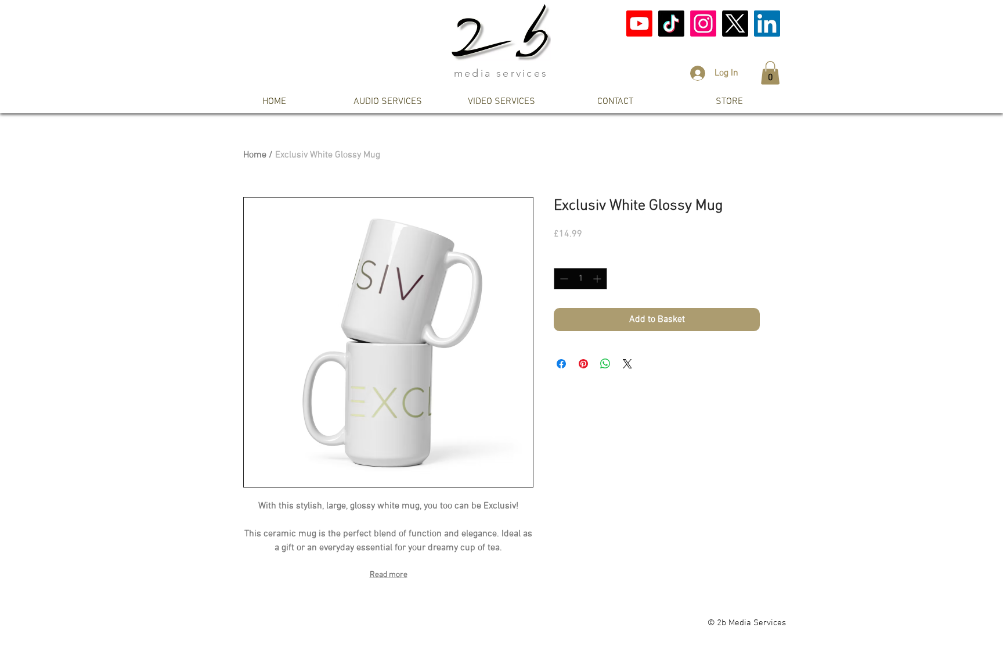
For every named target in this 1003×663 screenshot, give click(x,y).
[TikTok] (671, 23)
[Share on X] (627, 364)
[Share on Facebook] (561, 364)
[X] (735, 23)
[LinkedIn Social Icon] (767, 23)
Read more (388, 575)
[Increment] (598, 278)
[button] (770, 73)
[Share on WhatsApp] (605, 364)
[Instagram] (703, 23)
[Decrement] (562, 278)
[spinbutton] (580, 278)
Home (254, 155)
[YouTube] (639, 23)
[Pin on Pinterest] (583, 364)
